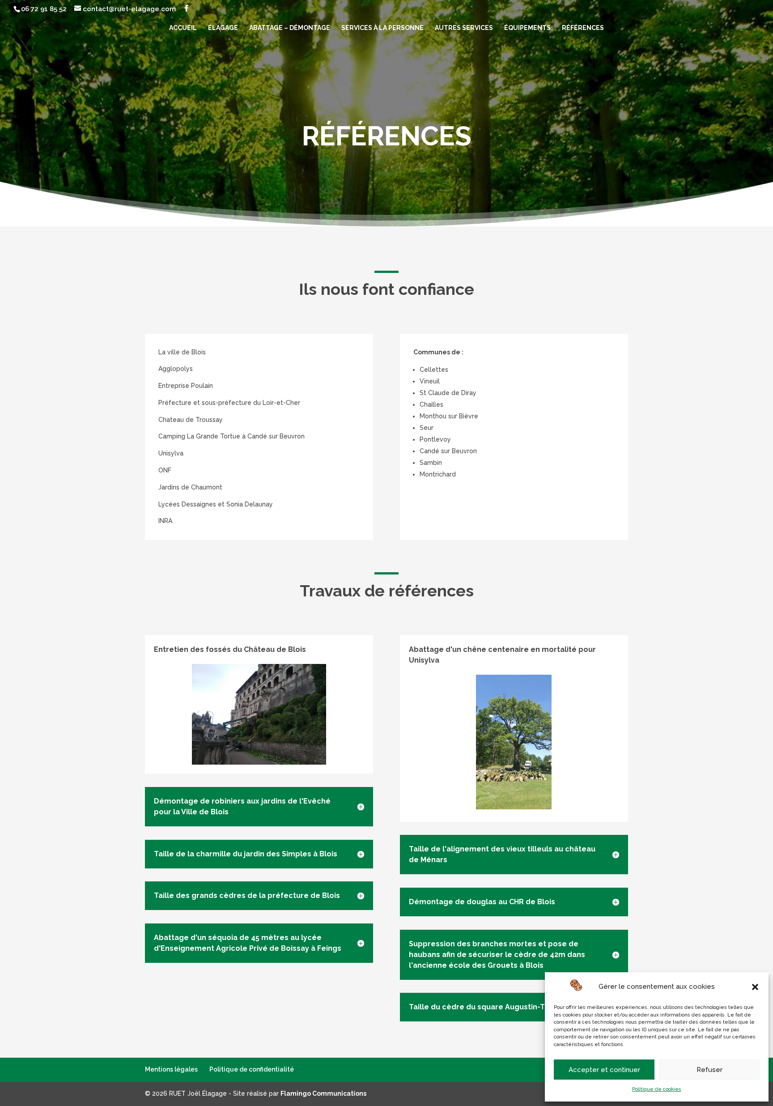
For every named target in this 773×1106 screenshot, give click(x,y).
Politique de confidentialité (251, 1069)
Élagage (223, 28)
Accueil (183, 28)
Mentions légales (171, 1069)
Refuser (709, 1070)
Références (583, 28)
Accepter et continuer (604, 1070)
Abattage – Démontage (289, 28)
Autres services (464, 28)
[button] (755, 987)
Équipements (527, 28)
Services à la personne (382, 28)
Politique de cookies (656, 1089)
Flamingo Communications (323, 1093)
